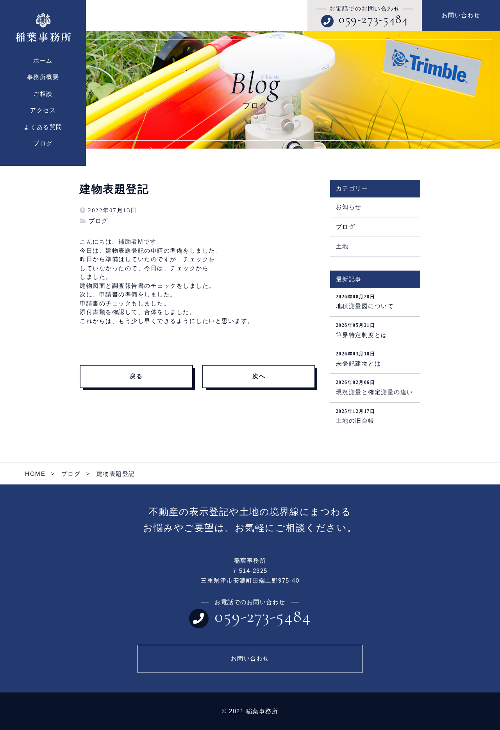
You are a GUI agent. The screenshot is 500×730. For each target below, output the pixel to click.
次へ (258, 376)
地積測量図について (365, 302)
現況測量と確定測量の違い (374, 387)
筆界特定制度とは (362, 330)
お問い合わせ (461, 15)
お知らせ (349, 207)
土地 (342, 246)
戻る (136, 376)
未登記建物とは (358, 359)
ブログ (98, 220)
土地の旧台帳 (355, 416)
